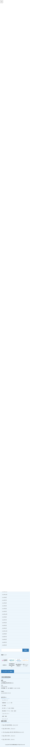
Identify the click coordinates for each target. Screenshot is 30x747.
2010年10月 (4, 594)
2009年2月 (4, 628)
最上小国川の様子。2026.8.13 (9, 735)
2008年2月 (4, 645)
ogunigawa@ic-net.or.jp (6, 692)
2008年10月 (4, 631)
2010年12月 (4, 591)
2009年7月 (4, 619)
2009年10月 (4, 614)
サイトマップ (5, 719)
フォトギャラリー (5, 713)
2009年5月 (4, 625)
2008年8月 (4, 633)
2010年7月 (4, 600)
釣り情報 (4, 705)
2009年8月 (4, 617)
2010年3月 (4, 608)
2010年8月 (4, 597)
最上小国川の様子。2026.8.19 (9, 728)
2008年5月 (4, 642)
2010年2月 (4, 611)
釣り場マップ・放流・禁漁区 (8, 708)
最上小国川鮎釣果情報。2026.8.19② (10, 725)
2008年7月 (4, 636)
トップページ (5, 700)
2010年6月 (4, 603)
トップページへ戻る (7, 671)
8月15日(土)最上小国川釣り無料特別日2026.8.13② (13, 732)
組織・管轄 (4, 716)
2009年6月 (4, 622)
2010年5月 (4, 605)
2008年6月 (4, 639)
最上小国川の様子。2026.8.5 (9, 739)
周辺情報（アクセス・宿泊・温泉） (9, 711)
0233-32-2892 (4, 686)
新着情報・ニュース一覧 (7, 702)
